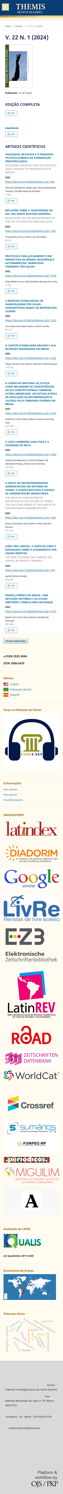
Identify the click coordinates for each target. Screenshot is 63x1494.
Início (8, 26)
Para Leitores (10, 789)
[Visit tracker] (30, 1299)
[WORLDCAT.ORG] (31, 1079)
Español (14, 694)
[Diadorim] (31, 863)
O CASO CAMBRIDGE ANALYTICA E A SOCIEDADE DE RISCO (27, 443)
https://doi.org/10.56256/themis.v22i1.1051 (30, 231)
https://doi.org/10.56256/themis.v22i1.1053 (30, 320)
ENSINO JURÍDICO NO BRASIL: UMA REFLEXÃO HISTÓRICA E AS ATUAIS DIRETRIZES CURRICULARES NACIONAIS (29, 599)
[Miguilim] (31, 1182)
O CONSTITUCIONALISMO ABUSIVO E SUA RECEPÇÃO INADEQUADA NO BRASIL (30, 347)
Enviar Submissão (16, 640)
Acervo (18, 26)
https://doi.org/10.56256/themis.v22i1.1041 (30, 517)
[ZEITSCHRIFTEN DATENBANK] (31, 1065)
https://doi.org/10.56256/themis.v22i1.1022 (30, 413)
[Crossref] (31, 1115)
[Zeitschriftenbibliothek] (31, 962)
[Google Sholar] (31, 888)
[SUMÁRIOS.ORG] (31, 1152)
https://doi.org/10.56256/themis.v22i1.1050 (30, 454)
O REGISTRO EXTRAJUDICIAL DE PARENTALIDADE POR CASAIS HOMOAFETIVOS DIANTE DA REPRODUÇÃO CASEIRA (31, 306)
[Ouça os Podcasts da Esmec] (31, 768)
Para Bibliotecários (13, 799)
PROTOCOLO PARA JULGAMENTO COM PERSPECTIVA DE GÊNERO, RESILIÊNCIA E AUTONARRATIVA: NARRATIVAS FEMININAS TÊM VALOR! (29, 261)
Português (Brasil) (20, 689)
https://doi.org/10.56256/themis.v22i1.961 (30, 181)
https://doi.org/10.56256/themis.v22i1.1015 (30, 611)
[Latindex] (31, 838)
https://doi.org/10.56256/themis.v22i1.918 (30, 570)
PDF (12, 113)
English (14, 684)
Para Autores (10, 794)
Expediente (12, 128)
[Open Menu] (5, 7)
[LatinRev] (31, 1018)
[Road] (31, 1045)
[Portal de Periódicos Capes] (27, 1161)
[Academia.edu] (31, 1214)
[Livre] (31, 922)
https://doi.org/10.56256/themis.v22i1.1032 (30, 358)
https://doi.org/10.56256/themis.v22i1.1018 (30, 275)
